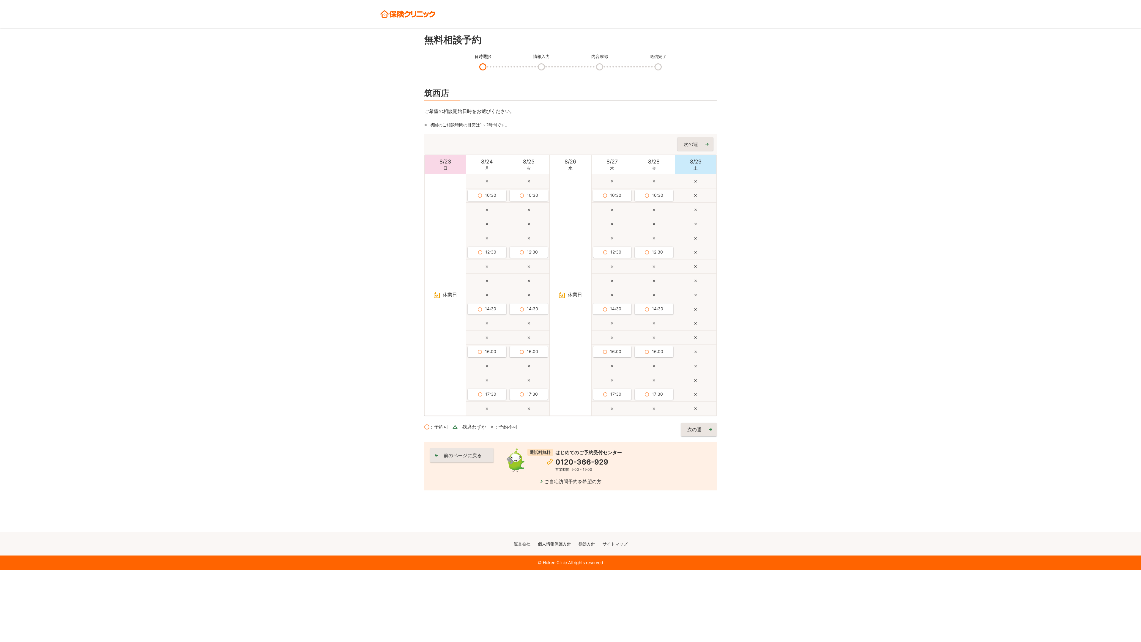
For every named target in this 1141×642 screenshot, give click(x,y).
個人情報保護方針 (554, 543)
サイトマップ (615, 543)
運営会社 (522, 543)
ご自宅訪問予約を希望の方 (572, 481)
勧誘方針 (587, 543)
